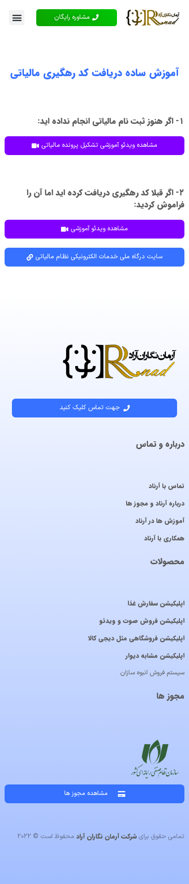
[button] (16, 17)
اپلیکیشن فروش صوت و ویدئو (141, 621)
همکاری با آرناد (164, 538)
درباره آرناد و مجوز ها (155, 503)
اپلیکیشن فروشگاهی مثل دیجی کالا (136, 638)
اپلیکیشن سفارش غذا (156, 603)
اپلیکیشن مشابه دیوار (155, 655)
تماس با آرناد (166, 486)
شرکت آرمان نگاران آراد (106, 836)
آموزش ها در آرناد (159, 521)
